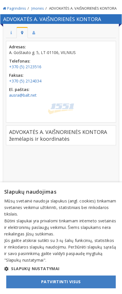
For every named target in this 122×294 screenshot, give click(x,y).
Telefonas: (19, 61)
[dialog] (61, 238)
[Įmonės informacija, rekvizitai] (11, 32)
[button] (61, 268)
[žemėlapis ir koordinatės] (22, 32)
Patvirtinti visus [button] (61, 281)
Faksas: (16, 75)
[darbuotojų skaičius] (34, 32)
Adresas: (17, 46)
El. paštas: (19, 89)
